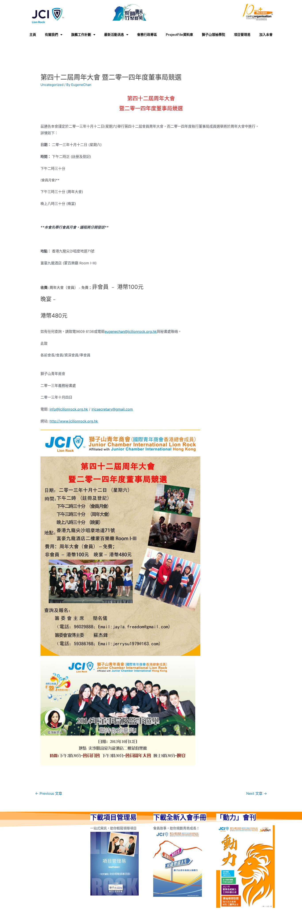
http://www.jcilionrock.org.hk (74, 421)
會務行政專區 (147, 35)
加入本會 (266, 35)
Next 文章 (256, 793)
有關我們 (51, 35)
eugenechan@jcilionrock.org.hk (131, 331)
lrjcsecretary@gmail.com (112, 409)
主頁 (32, 35)
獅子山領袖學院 (213, 35)
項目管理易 (242, 35)
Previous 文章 (48, 793)
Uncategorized (51, 85)
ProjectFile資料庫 (179, 35)
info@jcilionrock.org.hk (69, 409)
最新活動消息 (114, 35)
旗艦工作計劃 (81, 35)
